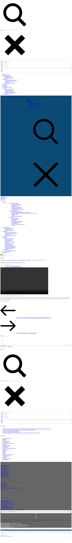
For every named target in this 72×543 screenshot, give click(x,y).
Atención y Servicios (7, 251)
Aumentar (36, 532)
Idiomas (4, 451)
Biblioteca (7, 242)
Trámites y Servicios (9, 248)
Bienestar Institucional (9, 89)
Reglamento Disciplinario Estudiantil (7, 502)
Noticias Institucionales (7, 87)
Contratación (3, 483)
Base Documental (8, 244)
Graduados (5, 86)
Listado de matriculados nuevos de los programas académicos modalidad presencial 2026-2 (21, 432)
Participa (4, 252)
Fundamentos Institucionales (15, 211)
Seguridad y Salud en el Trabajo (35, 104)
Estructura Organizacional (17, 207)
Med (1, 533)
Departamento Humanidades (8, 443)
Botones (10, 536)
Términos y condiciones (5, 474)
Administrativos (30, 101)
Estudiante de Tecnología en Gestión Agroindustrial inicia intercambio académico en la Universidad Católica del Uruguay (27, 428)
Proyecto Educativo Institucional (18, 224)
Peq (70, 532)
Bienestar (7, 266)
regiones (4, 457)
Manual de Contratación (5, 508)
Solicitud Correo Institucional (10, 92)
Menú (6, 536)
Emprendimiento (6, 446)
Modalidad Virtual (8, 78)
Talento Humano (32, 103)
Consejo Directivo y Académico (18, 209)
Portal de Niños (3, 487)
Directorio (29, 109)
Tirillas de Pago (32, 106)
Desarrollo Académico (16, 222)
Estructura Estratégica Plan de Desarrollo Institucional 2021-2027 (24, 213)
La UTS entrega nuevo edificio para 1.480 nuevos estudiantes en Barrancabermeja (19, 429)
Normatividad (14, 210)
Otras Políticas (3, 477)
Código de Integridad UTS (10, 250)
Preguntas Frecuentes (4, 472)
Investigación (5, 236)
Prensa (4, 453)
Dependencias (15, 219)
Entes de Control (15, 214)
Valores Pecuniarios (4, 466)
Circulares (31, 105)
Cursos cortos (5, 442)
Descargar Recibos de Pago (10, 235)
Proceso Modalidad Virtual (10, 81)
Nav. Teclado (10, 532)
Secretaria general (15, 218)
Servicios (4, 88)
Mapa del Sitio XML (4, 471)
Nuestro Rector (15, 206)
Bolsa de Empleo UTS (9, 243)
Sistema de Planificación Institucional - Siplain (21, 212)
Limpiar (5, 533)
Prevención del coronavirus (8, 454)
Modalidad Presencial (9, 77)
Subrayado (56, 532)
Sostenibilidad (5, 459)
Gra (3, 533)
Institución (11, 217)
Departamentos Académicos (17, 221)
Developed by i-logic (4, 535)
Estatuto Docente (3, 503)
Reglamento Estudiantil (5, 501)
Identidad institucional (16, 204)
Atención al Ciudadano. (26, 523)
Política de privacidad (4, 475)
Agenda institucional (7, 438)
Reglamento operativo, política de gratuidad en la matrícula (12, 509)
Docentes (5, 85)
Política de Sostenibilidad (17, 216)
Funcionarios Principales (16, 208)
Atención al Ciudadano (5, 465)
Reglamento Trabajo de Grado (6, 506)
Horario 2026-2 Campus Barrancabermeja (11, 430)
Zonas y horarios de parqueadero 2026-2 (11, 431)
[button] (26, 96)
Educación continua (7, 445)
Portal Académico (6, 75)
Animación (4, 532)
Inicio (4, 73)
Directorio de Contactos (5, 469)
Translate (9, 346)
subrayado (30, 532)
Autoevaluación (15, 223)
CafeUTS (4, 440)
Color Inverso (24, 532)
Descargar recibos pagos (10, 83)
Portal (1, 254)
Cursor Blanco (50, 532)
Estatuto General (3, 505)
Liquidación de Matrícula (10, 246)
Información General (13, 203)
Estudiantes (5, 84)
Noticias (13, 225)
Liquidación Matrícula (9, 93)
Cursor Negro (42, 532)
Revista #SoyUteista (7, 458)
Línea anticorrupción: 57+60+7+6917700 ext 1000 (13, 96)
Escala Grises (17, 532)
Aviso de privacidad (4, 476)
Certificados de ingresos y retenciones (36, 107)
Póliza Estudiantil (8, 240)
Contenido (2, 536)
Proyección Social (6, 455)
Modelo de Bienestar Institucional (7, 507)
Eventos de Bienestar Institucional (16, 266)
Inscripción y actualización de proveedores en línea (10, 488)
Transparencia (5, 249)
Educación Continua (9, 230)
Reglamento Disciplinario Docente (7, 504)
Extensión (29, 108)
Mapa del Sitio (5, 94)
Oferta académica (6, 227)
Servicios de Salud (8, 90)
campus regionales (6, 441)
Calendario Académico (5, 500)
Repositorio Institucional (10, 245)
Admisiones (5, 79)
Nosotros (4, 202)
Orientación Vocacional (9, 91)
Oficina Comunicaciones (15, 265)
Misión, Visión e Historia (16, 205)
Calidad (13, 215)
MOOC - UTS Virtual (4, 473)
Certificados (7, 82)
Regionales (14, 220)
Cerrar (1, 534)
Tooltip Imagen (63, 532)
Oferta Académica (6, 76)
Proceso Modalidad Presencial (11, 80)
